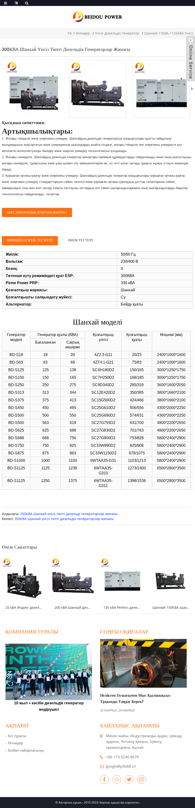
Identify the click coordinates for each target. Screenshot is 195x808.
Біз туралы (17, 735)
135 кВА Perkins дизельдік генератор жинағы (140, 607)
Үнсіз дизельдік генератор (117, 33)
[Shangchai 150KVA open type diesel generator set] (171, 579)
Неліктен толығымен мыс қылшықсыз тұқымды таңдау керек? (135, 698)
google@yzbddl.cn (121, 766)
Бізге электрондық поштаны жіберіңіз (37, 212)
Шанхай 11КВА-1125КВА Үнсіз (168, 33)
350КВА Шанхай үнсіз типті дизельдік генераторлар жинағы (64, 518)
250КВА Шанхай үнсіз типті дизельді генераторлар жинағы (69, 513)
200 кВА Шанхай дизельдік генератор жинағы (92, 607)
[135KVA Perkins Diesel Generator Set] (122, 579)
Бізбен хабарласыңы (26, 750)
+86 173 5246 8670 (122, 756)
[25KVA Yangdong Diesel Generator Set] (24, 579)
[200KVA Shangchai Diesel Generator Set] (73, 579)
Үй (70, 33)
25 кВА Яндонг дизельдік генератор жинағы (41, 607)
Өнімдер (83, 33)
